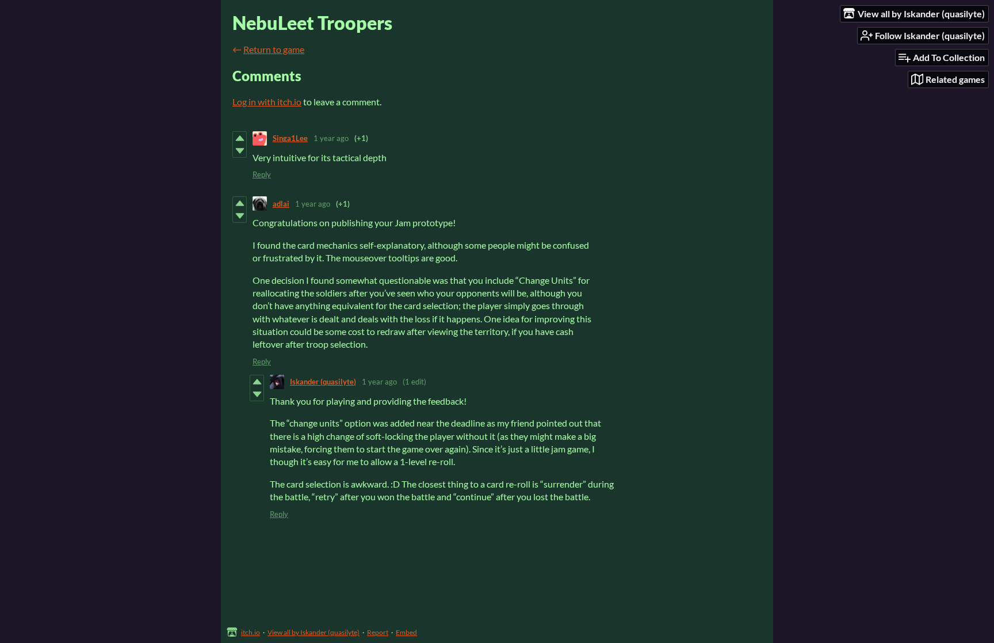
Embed (406, 632)
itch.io (250, 632)
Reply (262, 174)
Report (377, 632)
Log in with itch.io (266, 101)
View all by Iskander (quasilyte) (313, 632)
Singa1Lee (290, 138)
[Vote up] (239, 138)
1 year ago (331, 138)
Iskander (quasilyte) (323, 381)
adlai (281, 203)
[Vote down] (239, 150)
